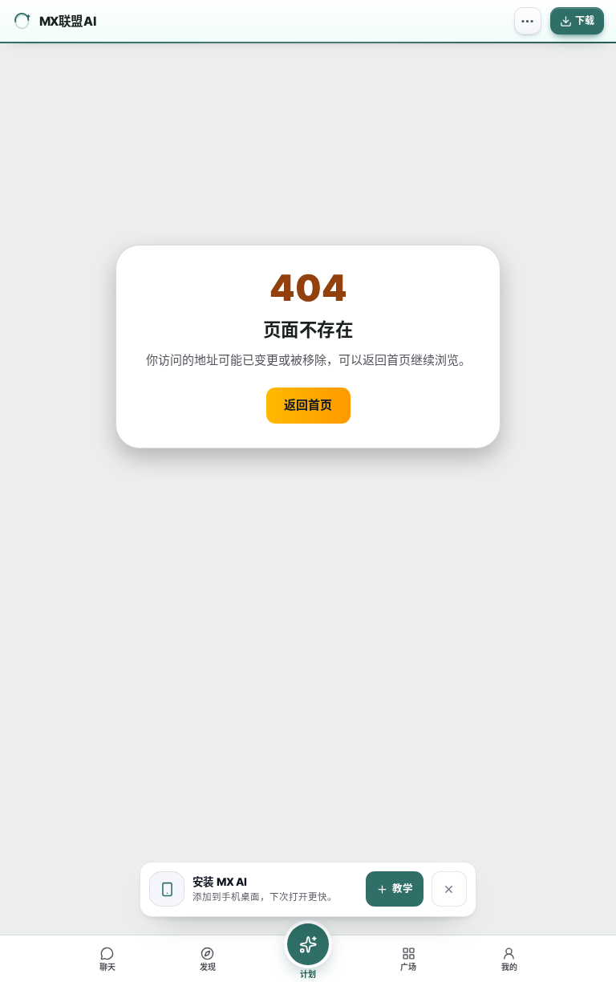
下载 (584, 20)
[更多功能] (527, 20)
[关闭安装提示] (449, 889)
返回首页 (308, 404)
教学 (402, 889)
